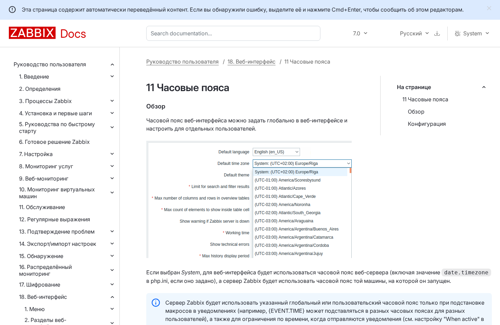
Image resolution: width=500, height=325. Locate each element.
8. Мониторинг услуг (46, 166)
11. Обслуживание (42, 207)
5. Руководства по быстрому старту (57, 127)
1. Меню (34, 309)
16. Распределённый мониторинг (45, 270)
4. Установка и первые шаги (55, 113)
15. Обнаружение (41, 256)
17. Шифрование (39, 284)
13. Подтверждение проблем (57, 231)
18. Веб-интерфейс (43, 296)
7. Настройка (36, 154)
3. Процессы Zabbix (45, 101)
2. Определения (40, 88)
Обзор (416, 111)
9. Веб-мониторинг (43, 178)
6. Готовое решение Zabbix (54, 141)
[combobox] (234, 33)
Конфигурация (427, 123)
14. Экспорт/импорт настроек (57, 243)
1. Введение (34, 76)
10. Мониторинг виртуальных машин (57, 193)
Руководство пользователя (50, 64)
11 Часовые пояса (425, 99)
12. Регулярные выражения (54, 219)
